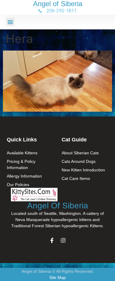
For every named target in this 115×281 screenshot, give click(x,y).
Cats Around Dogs (79, 161)
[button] (10, 22)
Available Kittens (22, 152)
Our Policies (18, 184)
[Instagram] (63, 240)
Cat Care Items (76, 178)
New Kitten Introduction (83, 170)
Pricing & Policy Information (21, 164)
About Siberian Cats (80, 152)
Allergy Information (24, 176)
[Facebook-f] (52, 240)
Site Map (57, 277)
